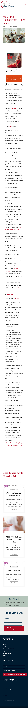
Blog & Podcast (6, 651)
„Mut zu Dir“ (15, 108)
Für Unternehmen (7, 653)
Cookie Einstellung (7, 689)
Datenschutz (5, 692)
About (4, 646)
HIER (9, 126)
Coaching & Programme (8, 648)
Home (4, 644)
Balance (12, 533)
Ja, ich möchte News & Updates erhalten (14, 628)
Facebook (10, 294)
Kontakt (4, 655)
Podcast (14, 26)
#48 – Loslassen (14, 570)
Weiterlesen (14, 509)
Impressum (5, 695)
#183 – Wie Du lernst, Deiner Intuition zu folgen (14, 539)
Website (17, 288)
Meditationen (12, 489)
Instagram (16, 298)
